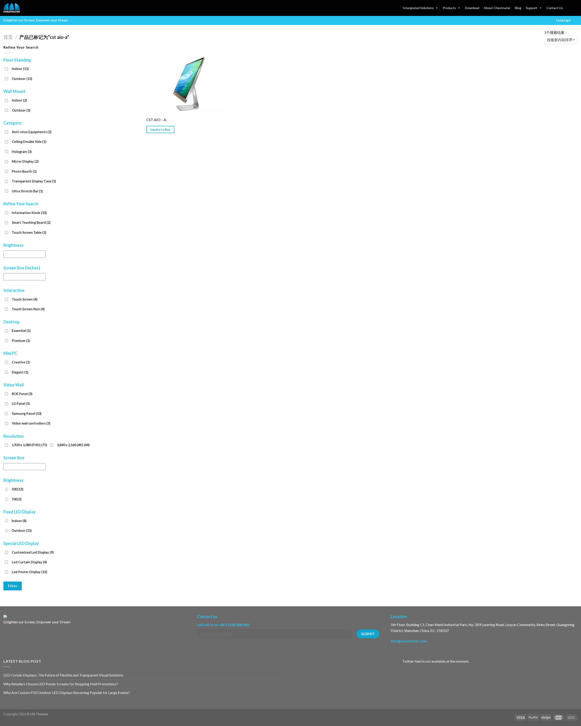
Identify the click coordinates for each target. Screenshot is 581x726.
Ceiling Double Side (29, 142)
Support (531, 8)
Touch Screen (24, 299)
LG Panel (21, 403)
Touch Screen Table (29, 232)
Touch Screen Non (28, 309)
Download (472, 8)
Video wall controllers (31, 423)
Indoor (20, 69)
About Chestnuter (497, 8)
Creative (21, 362)
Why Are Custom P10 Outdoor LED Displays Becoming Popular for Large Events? (66, 692)
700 (17, 499)
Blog (518, 8)
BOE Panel (22, 394)
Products (449, 8)
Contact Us (555, 8)
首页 (8, 37)
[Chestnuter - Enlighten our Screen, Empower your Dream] (26, 7)
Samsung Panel (27, 413)
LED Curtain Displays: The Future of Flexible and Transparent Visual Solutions (63, 675)
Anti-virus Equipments (32, 132)
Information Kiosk (29, 213)
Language (563, 20)
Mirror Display (25, 161)
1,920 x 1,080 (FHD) (29, 445)
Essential (21, 331)
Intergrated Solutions (418, 8)
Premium (21, 341)
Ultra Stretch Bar (27, 191)
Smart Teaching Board (31, 222)
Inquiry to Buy (160, 129)
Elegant (20, 372)
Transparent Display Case (34, 181)
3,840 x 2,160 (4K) (73, 445)
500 (17, 489)
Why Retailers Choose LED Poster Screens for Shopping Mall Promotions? (60, 684)
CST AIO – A (156, 119)
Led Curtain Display (29, 562)
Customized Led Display (33, 552)
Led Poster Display (29, 572)
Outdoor (22, 79)
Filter (12, 586)
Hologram (22, 152)
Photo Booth (24, 171)
